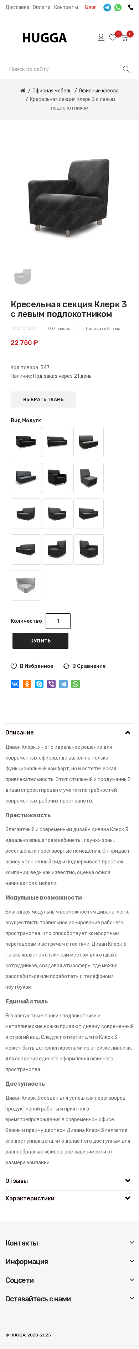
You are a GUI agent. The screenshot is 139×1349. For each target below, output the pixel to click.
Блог (90, 7)
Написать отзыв (103, 328)
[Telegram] (63, 684)
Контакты (66, 7)
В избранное (36, 666)
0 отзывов (59, 328)
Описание (19, 732)
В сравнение (88, 666)
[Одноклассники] (27, 684)
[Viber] (51, 684)
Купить (40, 641)
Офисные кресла (99, 91)
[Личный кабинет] (101, 37)
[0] (113, 37)
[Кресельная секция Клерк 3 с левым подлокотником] (23, 277)
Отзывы (16, 1180)
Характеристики (30, 1198)
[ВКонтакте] (15, 684)
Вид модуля (26, 421)
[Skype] (39, 684)
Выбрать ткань (43, 399)
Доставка (17, 7)
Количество (26, 621)
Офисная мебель (52, 91)
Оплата (42, 7)
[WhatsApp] (75, 684)
